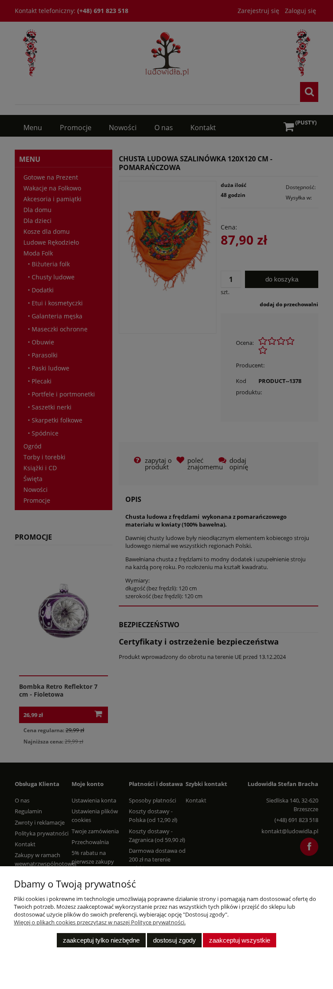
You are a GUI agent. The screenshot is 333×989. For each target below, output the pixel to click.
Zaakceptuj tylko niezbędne (101, 940)
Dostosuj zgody (174, 940)
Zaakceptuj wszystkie (239, 940)
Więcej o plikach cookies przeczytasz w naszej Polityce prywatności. (100, 922)
